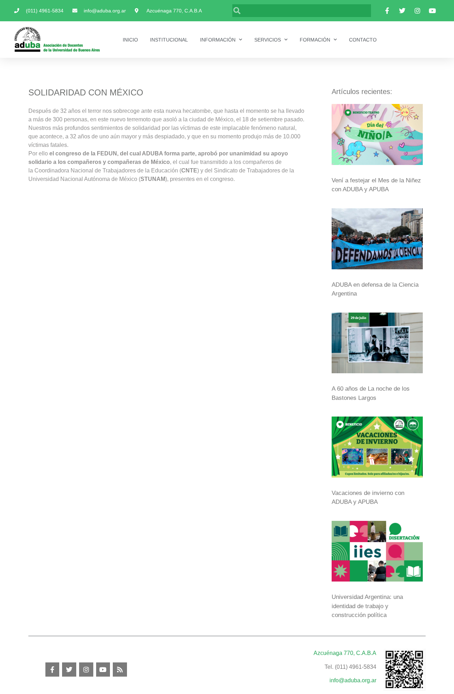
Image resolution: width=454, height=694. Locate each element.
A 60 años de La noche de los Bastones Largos (371, 393)
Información (218, 40)
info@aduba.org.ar (353, 680)
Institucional (169, 40)
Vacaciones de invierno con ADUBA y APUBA (368, 498)
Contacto (363, 40)
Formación (315, 40)
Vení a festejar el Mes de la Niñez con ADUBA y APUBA (376, 185)
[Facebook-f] (52, 669)
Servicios (267, 40)
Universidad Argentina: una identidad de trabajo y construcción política (367, 606)
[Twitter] (69, 669)
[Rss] (120, 669)
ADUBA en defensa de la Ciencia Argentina (375, 289)
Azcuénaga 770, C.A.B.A (345, 653)
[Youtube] (103, 669)
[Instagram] (86, 669)
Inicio (130, 40)
